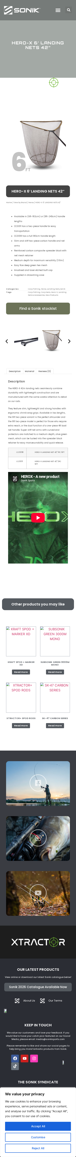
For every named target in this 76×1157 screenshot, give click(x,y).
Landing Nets (53, 289)
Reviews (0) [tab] (45, 371)
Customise (38, 1137)
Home (9, 202)
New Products (52, 295)
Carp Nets (45, 292)
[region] (38, 1122)
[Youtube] (24, 1058)
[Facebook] (15, 1058)
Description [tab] (15, 371)
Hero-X (54, 292)
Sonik (62, 289)
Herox (31, 202)
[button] (68, 10)
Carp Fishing (34, 289)
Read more (21, 672)
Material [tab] (29, 371)
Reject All (38, 1148)
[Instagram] (34, 1058)
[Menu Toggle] (58, 10)
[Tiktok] (15, 1066)
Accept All (38, 1126)
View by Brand (20, 202)
